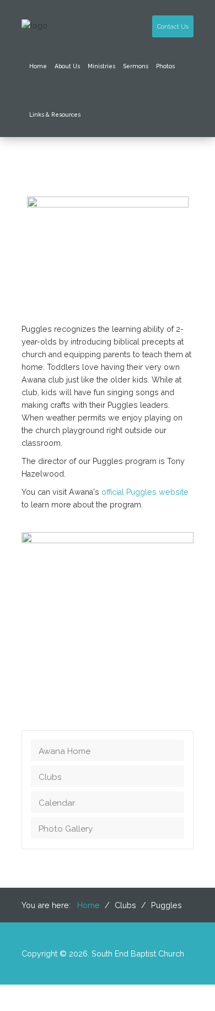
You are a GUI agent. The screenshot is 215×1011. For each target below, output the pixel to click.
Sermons (135, 66)
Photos (165, 66)
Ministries (101, 66)
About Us (67, 66)
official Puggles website (145, 492)
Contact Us (173, 26)
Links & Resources (54, 114)
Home (38, 66)
